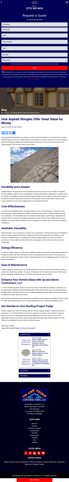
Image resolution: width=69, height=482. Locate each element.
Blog (34, 440)
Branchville (24, 462)
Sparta (46, 462)
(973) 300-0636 (34, 8)
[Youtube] (39, 453)
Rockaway (39, 462)
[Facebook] (26, 453)
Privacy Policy (40, 64)
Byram (12, 462)
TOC (38, 79)
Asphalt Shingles (15, 328)
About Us (34, 424)
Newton (6, 462)
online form (35, 313)
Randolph (36, 464)
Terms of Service (50, 64)
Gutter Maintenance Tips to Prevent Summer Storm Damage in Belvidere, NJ (40, 343)
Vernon (42, 464)
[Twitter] (30, 453)
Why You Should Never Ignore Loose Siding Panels (40, 353)
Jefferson (32, 462)
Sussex (17, 462)
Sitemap (34, 442)
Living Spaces (34, 431)
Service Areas (34, 435)
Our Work (34, 433)
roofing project (30, 328)
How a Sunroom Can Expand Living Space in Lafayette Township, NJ (40, 362)
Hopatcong (60, 462)
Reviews (34, 426)
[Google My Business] (43, 453)
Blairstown (28, 464)
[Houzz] (34, 453)
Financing (34, 438)
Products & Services (34, 428)
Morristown (52, 462)
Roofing (6, 113)
